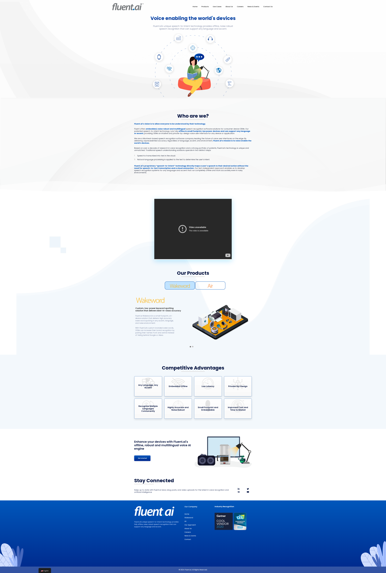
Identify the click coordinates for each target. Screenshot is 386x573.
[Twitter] (248, 488)
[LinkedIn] (238, 488)
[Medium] (238, 491)
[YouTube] (247, 491)
